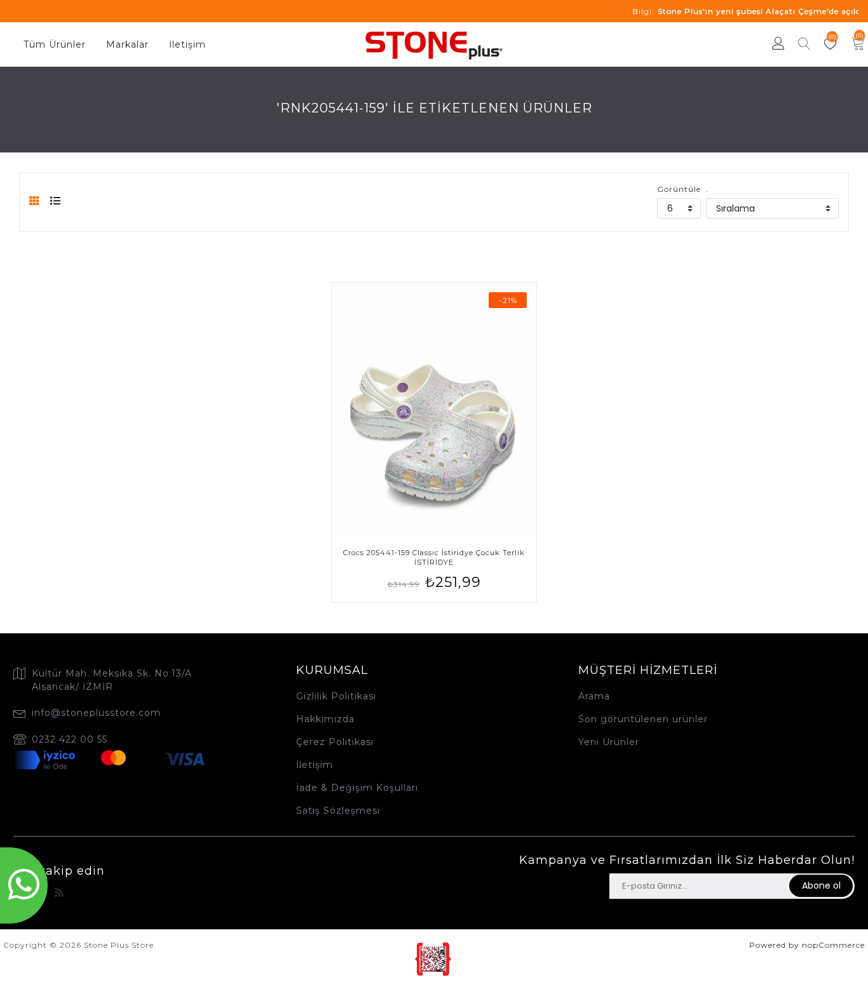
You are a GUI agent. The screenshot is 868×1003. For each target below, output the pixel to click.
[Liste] (55, 201)
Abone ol (821, 885)
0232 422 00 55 (69, 739)
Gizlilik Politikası (336, 696)
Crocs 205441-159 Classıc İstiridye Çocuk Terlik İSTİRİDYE (434, 557)
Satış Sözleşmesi (338, 810)
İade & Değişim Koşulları (357, 787)
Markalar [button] (127, 44)
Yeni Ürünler (608, 742)
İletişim (187, 44)
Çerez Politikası (335, 742)
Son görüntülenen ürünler (643, 719)
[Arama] (804, 45)
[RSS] (59, 893)
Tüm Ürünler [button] (55, 44)
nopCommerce (833, 945)
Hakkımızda (325, 719)
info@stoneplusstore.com (96, 712)
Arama (594, 696)
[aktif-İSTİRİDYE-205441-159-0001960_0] (434, 411)
